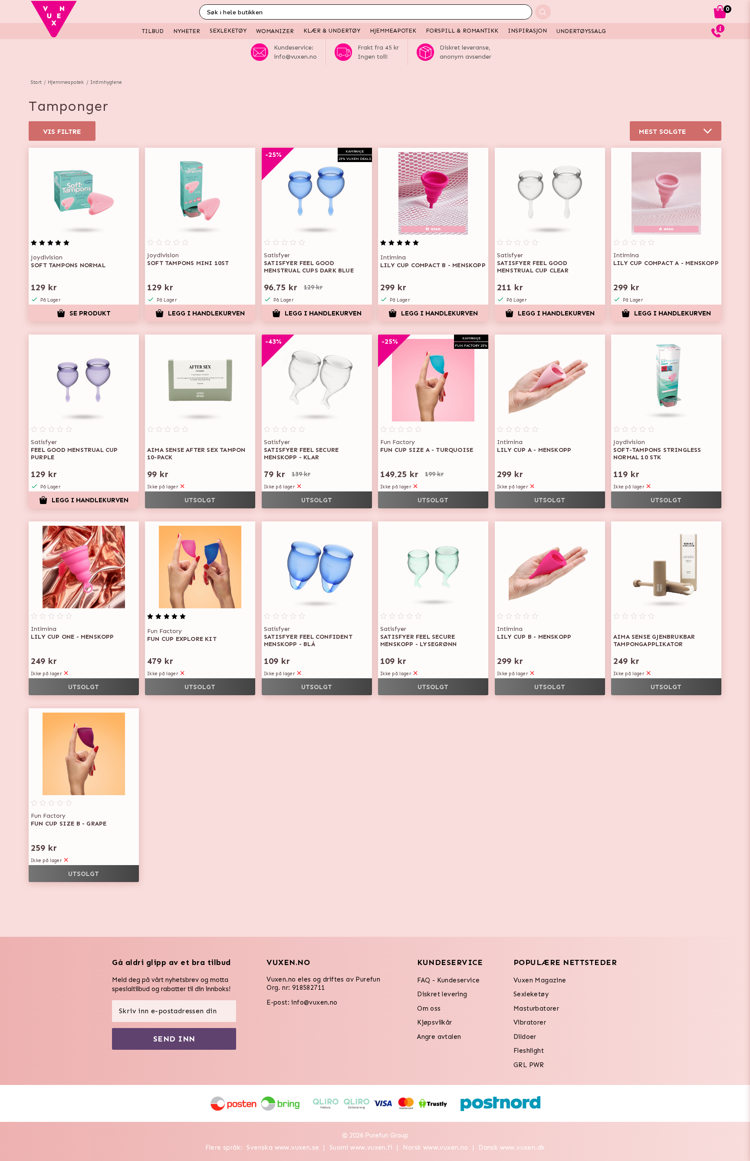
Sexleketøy (531, 994)
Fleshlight (528, 1051)
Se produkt (90, 313)
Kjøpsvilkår (434, 1022)
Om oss (429, 1008)
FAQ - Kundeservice (448, 980)
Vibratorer (529, 1022)
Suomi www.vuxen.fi (360, 1147)
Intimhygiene (106, 82)
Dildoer (524, 1037)
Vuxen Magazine (539, 980)
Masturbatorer (536, 1008)
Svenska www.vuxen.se (283, 1147)
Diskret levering (442, 994)
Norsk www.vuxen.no (435, 1147)
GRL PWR (528, 1065)
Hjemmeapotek (66, 82)
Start (36, 82)
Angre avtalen (439, 1037)
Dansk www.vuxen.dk (511, 1147)
